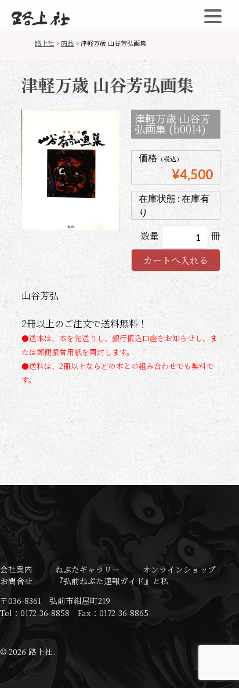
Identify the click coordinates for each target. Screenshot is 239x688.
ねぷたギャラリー (87, 569)
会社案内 (16, 569)
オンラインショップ (179, 569)
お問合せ (16, 580)
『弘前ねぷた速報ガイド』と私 (112, 580)
